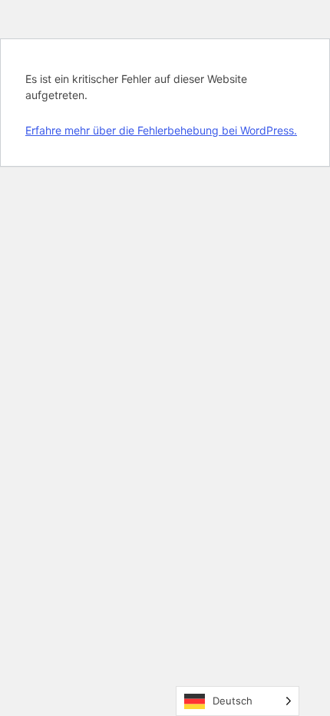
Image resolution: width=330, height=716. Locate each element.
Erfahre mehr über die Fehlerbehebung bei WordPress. (161, 130)
